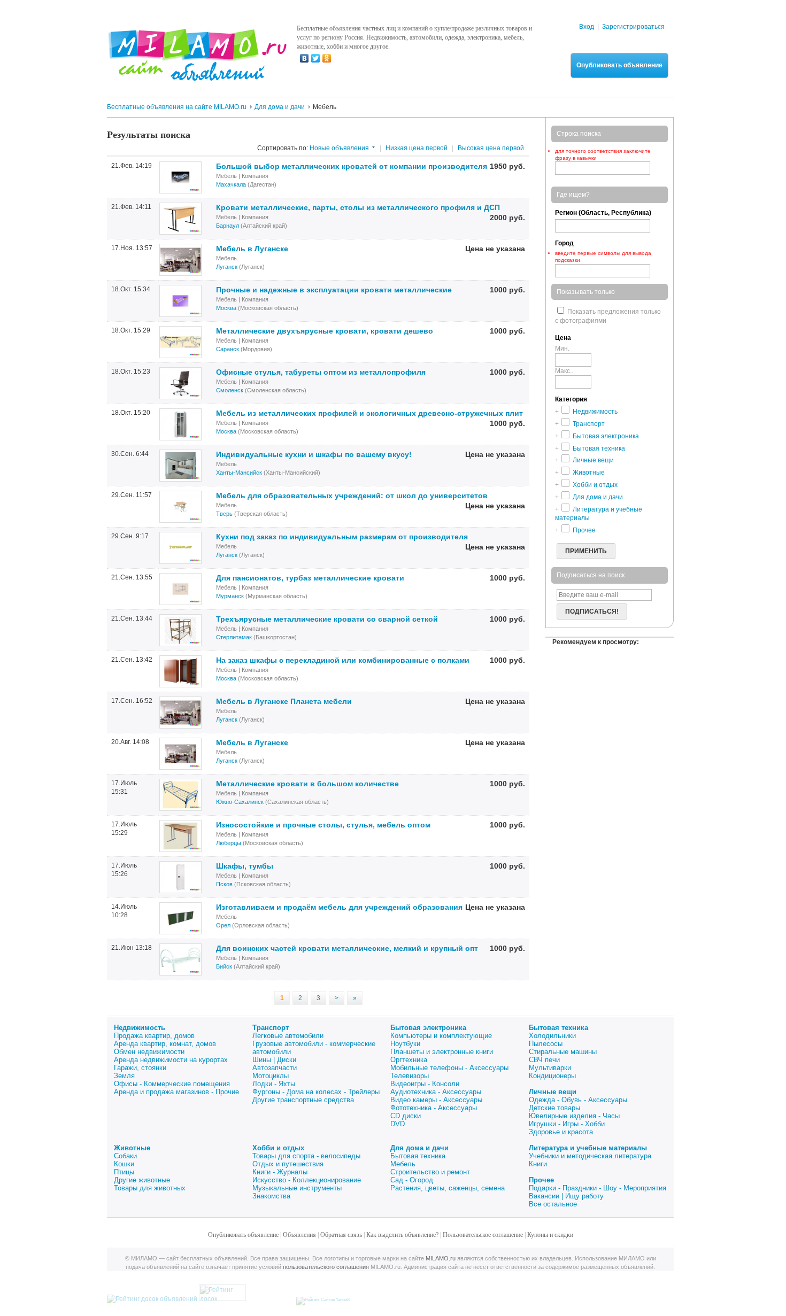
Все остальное (553, 1204)
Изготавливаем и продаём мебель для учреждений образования (339, 907)
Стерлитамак (234, 637)
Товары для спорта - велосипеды (306, 1156)
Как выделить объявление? (402, 1234)
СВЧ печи (544, 1060)
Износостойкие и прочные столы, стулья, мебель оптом (323, 824)
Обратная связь (341, 1234)
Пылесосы (545, 1044)
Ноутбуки (405, 1044)
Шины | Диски (274, 1060)
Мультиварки (550, 1068)
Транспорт (270, 1028)
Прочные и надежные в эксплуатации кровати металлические (334, 289)
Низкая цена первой (417, 148)
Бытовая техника (558, 1028)
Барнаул (227, 225)
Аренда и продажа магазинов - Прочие (176, 1092)
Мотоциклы (270, 1076)
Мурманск (230, 596)
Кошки (124, 1164)
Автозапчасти (274, 1068)
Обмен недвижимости (149, 1052)
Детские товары (554, 1108)
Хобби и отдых (278, 1148)
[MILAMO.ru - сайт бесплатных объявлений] (197, 74)
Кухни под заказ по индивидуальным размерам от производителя (342, 536)
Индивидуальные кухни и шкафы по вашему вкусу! (314, 454)
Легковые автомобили (287, 1036)
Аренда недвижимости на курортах (171, 1060)
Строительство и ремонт (430, 1172)
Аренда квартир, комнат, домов (165, 1044)
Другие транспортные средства (303, 1100)
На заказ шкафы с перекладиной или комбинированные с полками (342, 660)
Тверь (224, 513)
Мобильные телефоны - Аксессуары (449, 1068)
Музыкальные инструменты (297, 1188)
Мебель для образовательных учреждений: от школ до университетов (352, 495)
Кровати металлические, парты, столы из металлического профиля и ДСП (358, 207)
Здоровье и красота (561, 1132)
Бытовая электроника (428, 1028)
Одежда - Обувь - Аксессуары (578, 1100)
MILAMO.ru (441, 1258)
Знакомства (271, 1196)
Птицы (124, 1172)
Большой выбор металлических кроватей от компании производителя (351, 166)
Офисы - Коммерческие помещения (172, 1084)
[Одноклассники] (327, 58)
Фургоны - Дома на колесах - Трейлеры (316, 1092)
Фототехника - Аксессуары (433, 1108)
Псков (224, 884)
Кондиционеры (552, 1076)
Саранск (227, 349)
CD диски (405, 1116)
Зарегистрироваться (633, 26)
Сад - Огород (411, 1180)
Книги (538, 1164)
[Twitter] (315, 58)
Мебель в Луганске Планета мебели (284, 701)
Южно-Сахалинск (240, 802)
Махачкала (231, 184)
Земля (124, 1076)
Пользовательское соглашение (483, 1234)
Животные (132, 1148)
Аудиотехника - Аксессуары (435, 1092)
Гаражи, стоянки (140, 1068)
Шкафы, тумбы (244, 866)
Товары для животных (150, 1188)
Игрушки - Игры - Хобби (567, 1124)
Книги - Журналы (279, 1172)
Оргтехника (408, 1060)
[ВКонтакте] (304, 58)
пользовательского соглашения (326, 1267)
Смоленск (229, 390)
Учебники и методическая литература (590, 1156)
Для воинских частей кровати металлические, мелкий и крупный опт (347, 948)
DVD (397, 1124)
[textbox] (602, 270)
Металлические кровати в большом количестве (307, 783)
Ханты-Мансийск (239, 472)
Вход (586, 26)
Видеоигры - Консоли (424, 1084)
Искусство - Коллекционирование (306, 1180)
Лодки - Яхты (273, 1084)
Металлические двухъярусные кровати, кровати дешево (324, 331)
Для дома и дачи (419, 1148)
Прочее (541, 1180)
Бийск (224, 966)
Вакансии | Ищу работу (566, 1196)
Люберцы (228, 843)
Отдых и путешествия (287, 1164)
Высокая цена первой (491, 148)
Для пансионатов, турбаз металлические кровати (310, 578)
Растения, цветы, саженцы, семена (447, 1188)
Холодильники (552, 1036)
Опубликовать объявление (619, 65)
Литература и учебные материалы (588, 1148)
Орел (223, 925)
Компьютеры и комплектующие (441, 1036)
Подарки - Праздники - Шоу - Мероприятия (597, 1188)
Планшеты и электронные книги (441, 1052)
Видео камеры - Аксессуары (436, 1100)
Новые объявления (339, 148)
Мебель (402, 1164)
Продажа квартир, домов (154, 1036)
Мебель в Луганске (252, 248)
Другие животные (142, 1180)
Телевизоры (409, 1076)
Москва (226, 308)
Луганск (226, 267)
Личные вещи (552, 1092)
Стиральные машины (563, 1052)
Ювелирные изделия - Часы (574, 1116)
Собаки (125, 1156)
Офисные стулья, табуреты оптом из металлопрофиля (321, 372)
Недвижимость (139, 1028)
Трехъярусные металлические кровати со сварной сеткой (327, 619)
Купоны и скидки (550, 1234)
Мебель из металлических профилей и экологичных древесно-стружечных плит (369, 413)
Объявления (299, 1234)
